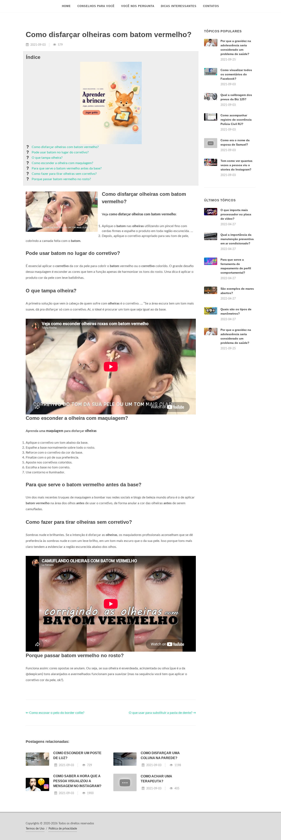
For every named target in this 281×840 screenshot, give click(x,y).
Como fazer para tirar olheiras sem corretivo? (64, 173)
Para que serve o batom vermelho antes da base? (67, 168)
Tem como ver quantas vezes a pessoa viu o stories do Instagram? (236, 165)
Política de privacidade (63, 828)
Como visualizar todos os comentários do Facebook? (236, 74)
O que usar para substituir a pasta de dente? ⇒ (162, 712)
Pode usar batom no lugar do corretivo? (60, 152)
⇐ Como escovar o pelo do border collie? (55, 712)
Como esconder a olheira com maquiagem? (62, 163)
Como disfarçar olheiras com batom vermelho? (65, 147)
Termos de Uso (35, 828)
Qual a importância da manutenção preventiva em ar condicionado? (237, 239)
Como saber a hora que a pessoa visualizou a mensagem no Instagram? (77, 781)
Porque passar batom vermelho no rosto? (61, 179)
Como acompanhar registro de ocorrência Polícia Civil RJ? (236, 120)
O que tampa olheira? (47, 157)
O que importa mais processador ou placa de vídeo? (236, 214)
